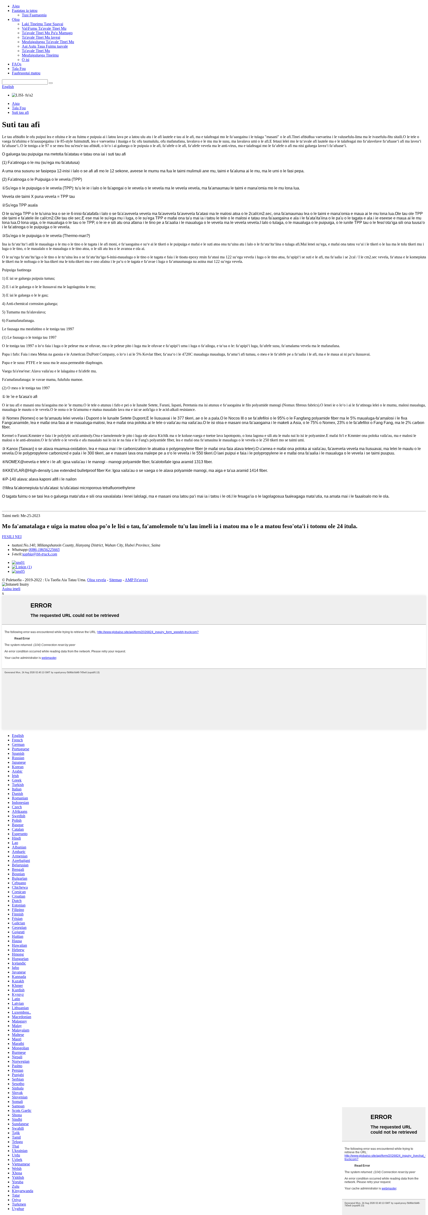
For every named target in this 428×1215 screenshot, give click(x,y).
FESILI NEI (12, 537)
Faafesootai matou (26, 73)
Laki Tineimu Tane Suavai (42, 24)
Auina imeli (11, 589)
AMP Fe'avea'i (136, 580)
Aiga (16, 6)
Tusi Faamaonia (34, 15)
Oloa (16, 19)
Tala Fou (19, 68)
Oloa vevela (96, 580)
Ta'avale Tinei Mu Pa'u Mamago (47, 33)
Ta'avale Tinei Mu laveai (41, 37)
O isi (25, 60)
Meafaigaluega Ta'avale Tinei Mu (48, 42)
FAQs (16, 64)
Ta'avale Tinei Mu (36, 51)
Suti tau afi (20, 112)
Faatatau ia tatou (24, 10)
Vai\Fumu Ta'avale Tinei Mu (44, 28)
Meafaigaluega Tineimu (40, 55)
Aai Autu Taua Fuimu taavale (45, 46)
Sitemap (115, 580)
